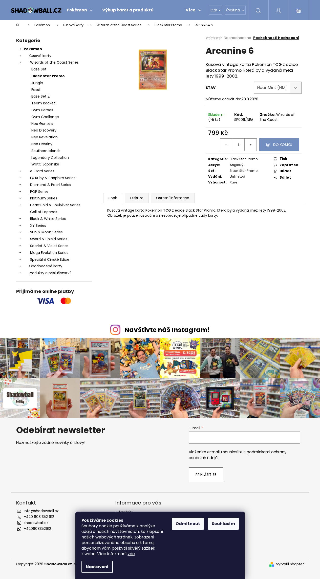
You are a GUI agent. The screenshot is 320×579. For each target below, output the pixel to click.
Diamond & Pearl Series (50, 184)
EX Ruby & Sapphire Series (52, 177)
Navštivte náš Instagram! (167, 329)
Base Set (39, 69)
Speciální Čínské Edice (49, 259)
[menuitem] (79, 10)
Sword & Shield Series (48, 238)
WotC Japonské (45, 164)
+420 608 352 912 (39, 516)
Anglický (236, 164)
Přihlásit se (206, 474)
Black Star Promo (48, 76)
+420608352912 (37, 528)
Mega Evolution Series (49, 252)
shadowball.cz (36, 522)
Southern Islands (45, 150)
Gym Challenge (45, 116)
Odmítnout (188, 524)
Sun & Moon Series (46, 232)
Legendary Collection (50, 157)
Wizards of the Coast (277, 117)
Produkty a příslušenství (50, 272)
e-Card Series (42, 171)
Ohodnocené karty (45, 266)
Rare (234, 182)
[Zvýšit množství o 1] (250, 145)
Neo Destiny (41, 143)
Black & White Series (48, 218)
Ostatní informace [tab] (172, 197)
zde (131, 554)
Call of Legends (43, 211)
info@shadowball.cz (41, 510)
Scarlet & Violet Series (49, 245)
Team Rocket (43, 103)
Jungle (37, 82)
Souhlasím (223, 524)
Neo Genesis (42, 123)
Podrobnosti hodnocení (276, 37)
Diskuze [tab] (136, 197)
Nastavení (97, 567)
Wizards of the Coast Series (54, 62)
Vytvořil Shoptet (290, 564)
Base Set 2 (40, 96)
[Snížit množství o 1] (226, 145)
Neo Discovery (43, 130)
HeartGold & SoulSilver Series (55, 205)
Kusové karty (40, 55)
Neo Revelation (44, 137)
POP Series (39, 191)
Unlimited (237, 176)
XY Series (38, 225)
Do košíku (282, 144)
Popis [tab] (113, 197)
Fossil (35, 89)
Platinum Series (43, 198)
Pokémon (33, 48)
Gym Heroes (42, 110)
